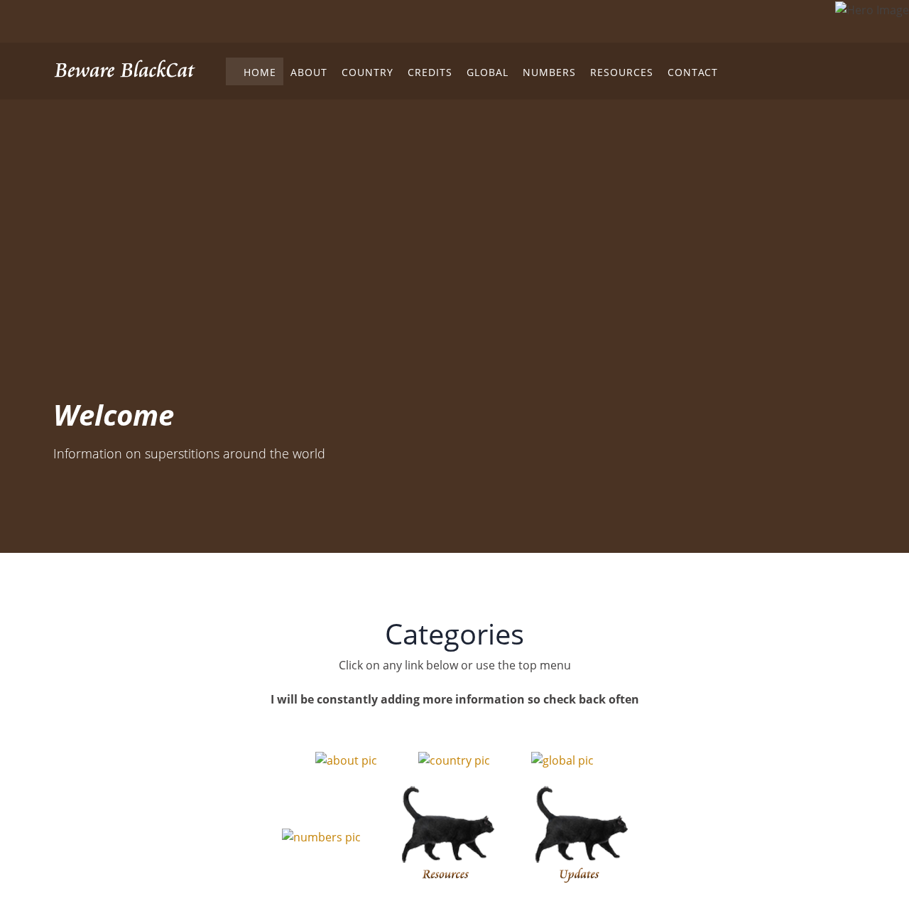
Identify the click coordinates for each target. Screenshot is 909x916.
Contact (693, 72)
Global (487, 72)
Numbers (549, 72)
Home (254, 72)
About (308, 72)
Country (367, 72)
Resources (621, 72)
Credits (430, 72)
